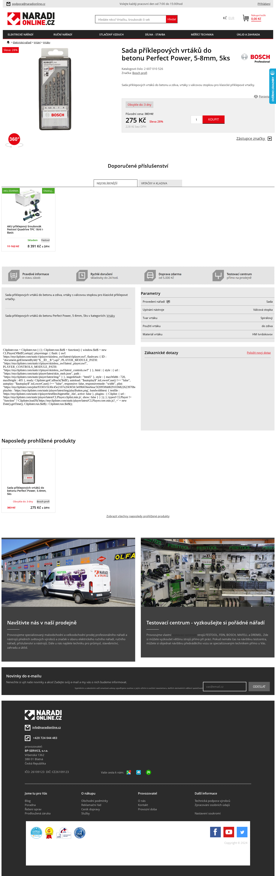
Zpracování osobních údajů (212, 805)
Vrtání (37, 42)
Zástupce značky (251, 138)
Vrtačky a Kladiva (154, 183)
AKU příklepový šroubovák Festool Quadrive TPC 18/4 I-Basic (25, 229)
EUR (231, 18)
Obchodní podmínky (94, 801)
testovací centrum (184, 635)
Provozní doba (147, 809)
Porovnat (265, 96)
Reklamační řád (91, 805)
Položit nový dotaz (259, 352)
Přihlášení (264, 4)
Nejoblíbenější (107, 183)
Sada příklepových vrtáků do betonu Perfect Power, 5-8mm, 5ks (26, 491)
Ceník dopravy (90, 809)
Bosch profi (139, 73)
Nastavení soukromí (208, 813)
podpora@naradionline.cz (28, 4)
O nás (142, 801)
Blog (28, 801)
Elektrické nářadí (22, 42)
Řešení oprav (33, 809)
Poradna (30, 805)
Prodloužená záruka (38, 813)
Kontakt (143, 805)
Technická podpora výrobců (212, 801)
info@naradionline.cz (46, 727)
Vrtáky (46, 42)
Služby (85, 813)
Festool (45, 240)
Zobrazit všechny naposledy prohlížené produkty (138, 516)
